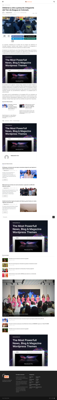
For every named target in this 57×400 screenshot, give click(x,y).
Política (37, 379)
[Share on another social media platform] (12, 41)
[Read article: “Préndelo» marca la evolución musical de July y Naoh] (5, 260)
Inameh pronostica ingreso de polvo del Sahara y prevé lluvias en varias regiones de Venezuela (26, 112)
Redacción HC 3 (6, 170)
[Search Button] (54, 1)
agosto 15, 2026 (12, 330)
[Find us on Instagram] (52, 398)
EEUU (11, 120)
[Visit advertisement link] (19, 69)
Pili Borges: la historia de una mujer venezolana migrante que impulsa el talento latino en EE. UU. (26, 318)
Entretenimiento (32, 384)
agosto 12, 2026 (12, 270)
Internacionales (23, 12)
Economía (31, 381)
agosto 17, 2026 (12, 325)
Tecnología (38, 384)
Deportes (31, 376)
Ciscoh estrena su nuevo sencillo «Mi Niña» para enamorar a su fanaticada (22, 273)
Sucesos (37, 381)
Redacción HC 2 (9, 12)
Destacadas (31, 379)
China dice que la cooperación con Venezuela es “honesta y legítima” (21, 268)
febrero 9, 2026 (27, 113)
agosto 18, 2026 (11, 110)
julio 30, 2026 (11, 265)
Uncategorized (39, 387)
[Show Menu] (2, 1)
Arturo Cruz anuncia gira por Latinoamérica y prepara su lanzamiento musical (23, 263)
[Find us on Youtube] (54, 398)
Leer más (5, 179)
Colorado (7, 120)
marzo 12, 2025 (16, 12)
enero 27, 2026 (9, 117)
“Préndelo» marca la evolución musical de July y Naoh (18, 258)
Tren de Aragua (16, 120)
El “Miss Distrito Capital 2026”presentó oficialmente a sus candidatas (15, 314)
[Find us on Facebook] (49, 398)
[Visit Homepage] (28, 1)
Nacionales (38, 376)
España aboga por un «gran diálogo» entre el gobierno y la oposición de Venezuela (9, 116)
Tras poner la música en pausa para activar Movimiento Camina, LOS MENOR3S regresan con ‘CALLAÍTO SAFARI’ (29, 323)
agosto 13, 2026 (12, 275)
